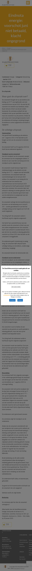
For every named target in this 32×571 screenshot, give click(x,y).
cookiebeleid (6, 295)
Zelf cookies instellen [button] (16, 287)
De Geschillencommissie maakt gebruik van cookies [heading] (16, 269)
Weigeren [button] (20, 300)
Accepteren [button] (12, 300)
